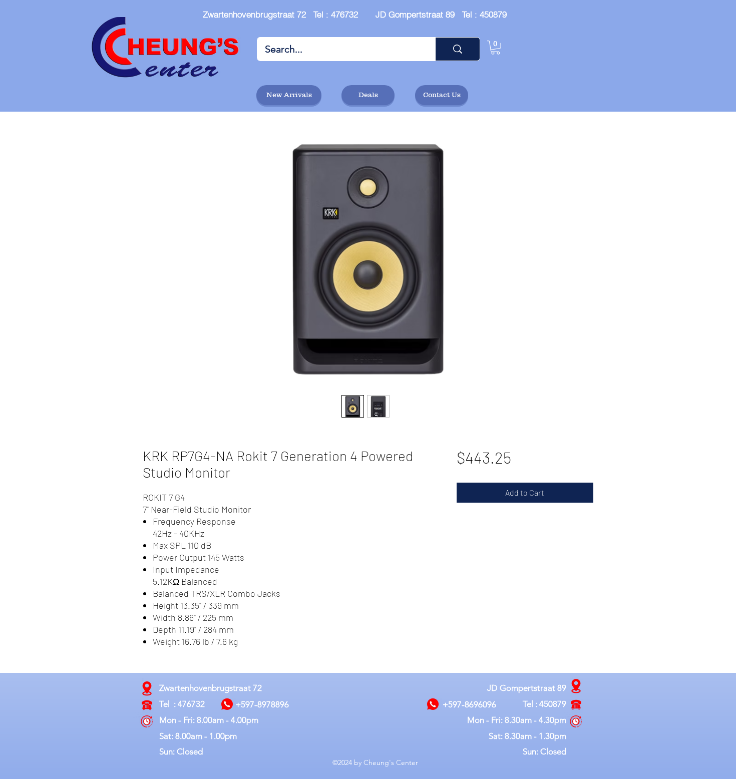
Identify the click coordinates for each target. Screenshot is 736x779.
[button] (495, 48)
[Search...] (457, 49)
